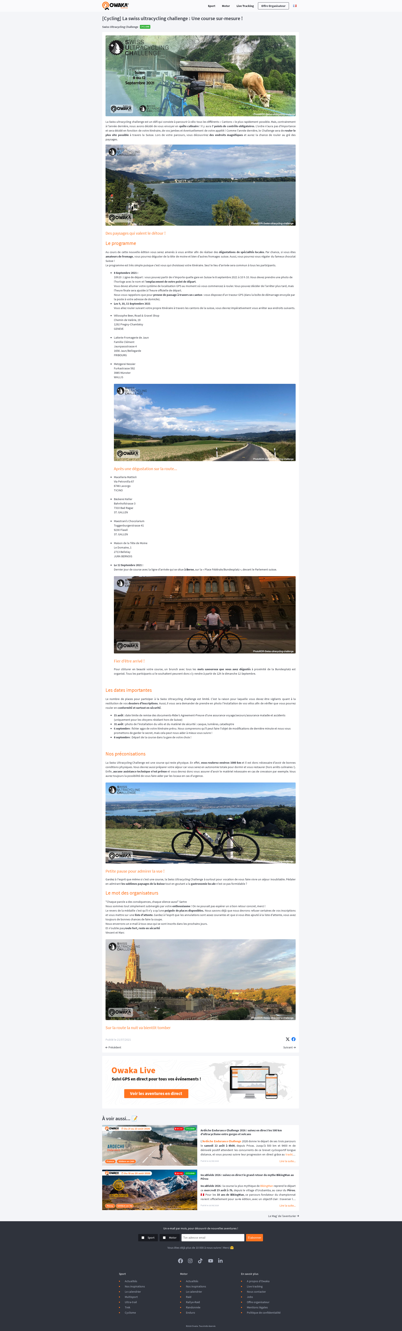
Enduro (190, 1312)
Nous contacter (256, 1291)
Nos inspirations (135, 1286)
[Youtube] (210, 1261)
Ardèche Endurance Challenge (221, 1141)
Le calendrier (133, 1291)
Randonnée (193, 1307)
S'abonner (254, 1237)
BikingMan (266, 1186)
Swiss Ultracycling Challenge (120, 27)
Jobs (250, 1297)
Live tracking (255, 1286)
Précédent (114, 1047)
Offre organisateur (273, 6)
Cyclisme (130, 1312)
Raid (188, 1297)
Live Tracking (245, 6)
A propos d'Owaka (258, 1281)
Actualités (131, 1281)
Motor (226, 6)
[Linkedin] (220, 1261)
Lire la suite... (288, 1161)
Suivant (288, 1047)
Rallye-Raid (193, 1302)
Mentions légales (257, 1307)
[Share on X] (288, 1039)
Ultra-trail (131, 1302)
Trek (127, 1307)
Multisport (131, 1297)
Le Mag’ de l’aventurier (282, 1216)
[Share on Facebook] (293, 1039)
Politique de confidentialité (264, 1312)
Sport (211, 6)
